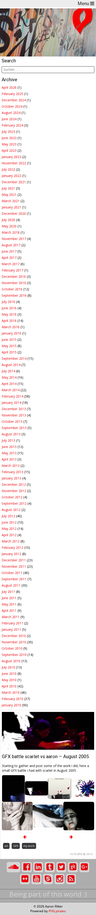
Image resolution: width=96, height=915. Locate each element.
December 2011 (14, 560)
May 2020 (9, 226)
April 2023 (9, 150)
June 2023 (9, 138)
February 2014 (12, 396)
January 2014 (11, 402)
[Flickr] (25, 879)
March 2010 (11, 692)
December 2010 (14, 635)
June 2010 (9, 673)
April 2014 (9, 383)
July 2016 (8, 301)
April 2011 (9, 610)
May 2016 (9, 314)
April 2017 (9, 257)
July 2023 (8, 131)
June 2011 (9, 598)
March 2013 (11, 465)
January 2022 (11, 175)
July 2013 (8, 440)
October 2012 (12, 497)
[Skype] (48, 879)
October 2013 (12, 421)
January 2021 (11, 207)
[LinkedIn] (38, 867)
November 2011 (14, 566)
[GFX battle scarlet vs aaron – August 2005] (48, 730)
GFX (15, 846)
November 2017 (14, 238)
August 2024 (11, 112)
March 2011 (11, 617)
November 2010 (14, 642)
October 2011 (12, 572)
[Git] (73, 867)
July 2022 (8, 169)
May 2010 (9, 680)
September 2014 (14, 358)
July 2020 (8, 220)
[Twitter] (61, 867)
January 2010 (11, 705)
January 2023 (11, 157)
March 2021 (11, 201)
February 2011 (12, 623)
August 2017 (11, 245)
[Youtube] (36, 879)
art (6, 846)
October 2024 (12, 106)
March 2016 (11, 327)
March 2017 (11, 264)
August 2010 (11, 661)
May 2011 (9, 604)
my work (28, 846)
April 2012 (9, 535)
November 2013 (14, 415)
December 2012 (14, 484)
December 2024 (14, 100)
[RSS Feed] (71, 879)
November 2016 (14, 283)
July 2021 (8, 188)
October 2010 (12, 648)
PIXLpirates (57, 911)
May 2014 (9, 377)
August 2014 (11, 364)
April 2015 (9, 352)
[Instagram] (60, 879)
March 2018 (11, 232)
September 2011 (14, 579)
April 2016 (9, 320)
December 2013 (14, 409)
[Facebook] (27, 867)
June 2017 (9, 251)
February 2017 (12, 270)
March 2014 (11, 390)
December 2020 (14, 213)
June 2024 (9, 119)
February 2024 (12, 125)
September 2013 (14, 428)
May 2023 (9, 144)
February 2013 (12, 472)
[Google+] (84, 867)
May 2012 (9, 528)
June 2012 (9, 522)
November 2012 (14, 491)
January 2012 (11, 554)
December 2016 (14, 276)
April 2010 (9, 686)
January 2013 (11, 478)
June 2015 (9, 339)
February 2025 (12, 94)
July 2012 (8, 516)
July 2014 (8, 371)
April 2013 (9, 459)
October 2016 (12, 289)
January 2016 (11, 333)
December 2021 (14, 182)
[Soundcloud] (13, 867)
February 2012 (12, 547)
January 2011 (11, 629)
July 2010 (8, 667)
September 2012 (14, 503)
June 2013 (9, 446)
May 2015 (9, 346)
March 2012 (11, 541)
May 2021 (9, 194)
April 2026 (9, 87)
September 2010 (14, 654)
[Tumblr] (50, 867)
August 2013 (11, 434)
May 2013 (9, 453)
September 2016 (14, 295)
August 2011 (11, 585)
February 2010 (12, 699)
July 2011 (8, 591)
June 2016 (9, 308)
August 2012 (11, 509)
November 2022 (14, 163)
